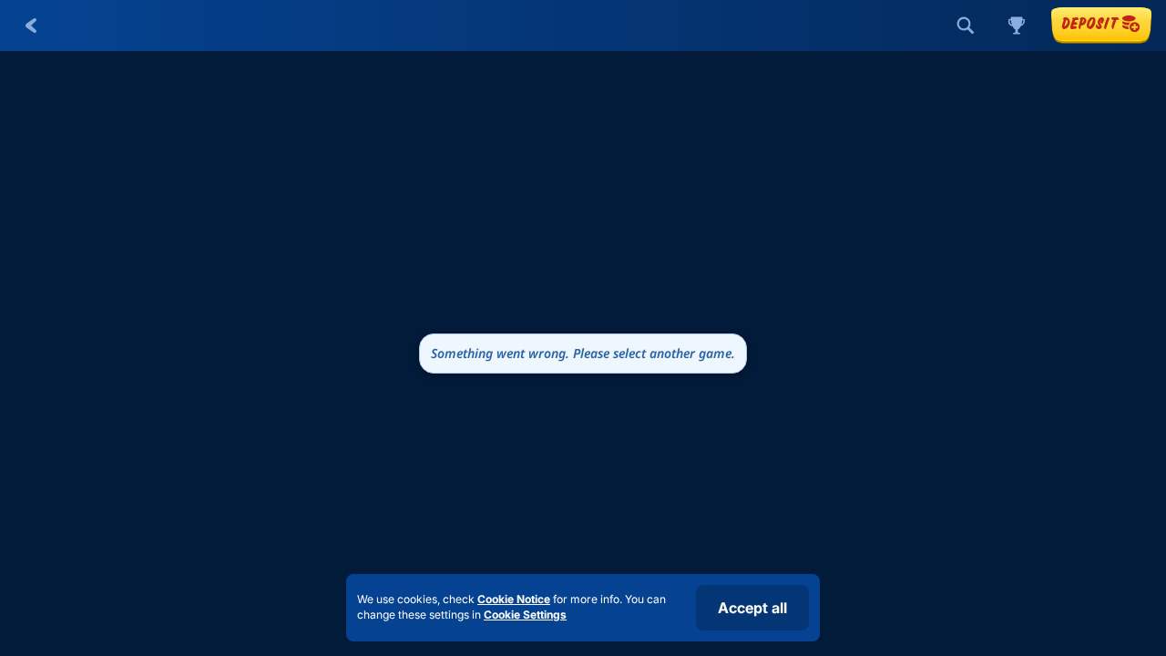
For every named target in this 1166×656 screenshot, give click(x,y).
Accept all (752, 608)
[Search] (965, 25)
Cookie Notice (513, 599)
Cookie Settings (525, 615)
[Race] (1016, 25)
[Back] (31, 25)
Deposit (1089, 23)
